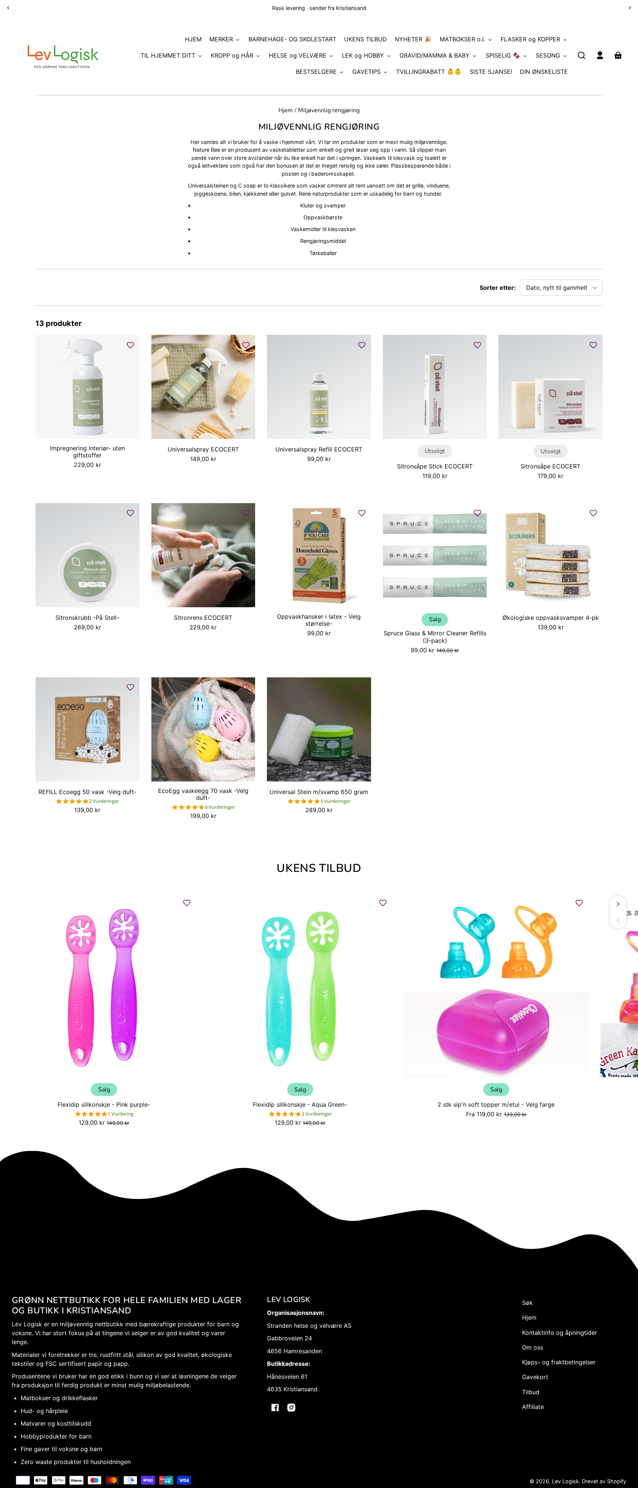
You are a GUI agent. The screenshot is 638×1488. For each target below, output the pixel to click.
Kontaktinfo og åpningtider (559, 1332)
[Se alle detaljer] (87, 387)
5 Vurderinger (335, 801)
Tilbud (530, 1392)
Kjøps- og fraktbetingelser (559, 1362)
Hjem (285, 110)
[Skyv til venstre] (618, 920)
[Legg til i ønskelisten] (130, 345)
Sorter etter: (498, 287)
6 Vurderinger (220, 807)
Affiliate (533, 1406)
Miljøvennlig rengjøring (329, 110)
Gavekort (535, 1377)
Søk (527, 1302)
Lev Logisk (565, 1481)
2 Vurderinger (104, 801)
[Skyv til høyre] (618, 904)
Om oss (532, 1347)
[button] (581, 55)
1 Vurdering (120, 1114)
